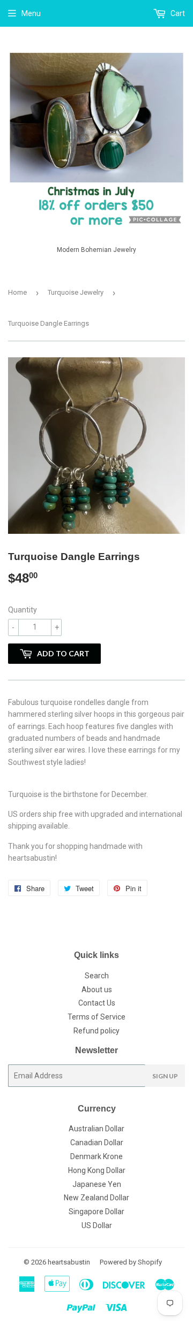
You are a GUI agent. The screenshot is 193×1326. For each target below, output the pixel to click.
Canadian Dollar (96, 1142)
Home (17, 292)
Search (97, 975)
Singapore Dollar (96, 1211)
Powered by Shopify (131, 1262)
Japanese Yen (96, 1184)
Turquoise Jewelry (75, 292)
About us (96, 989)
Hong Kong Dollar (96, 1170)
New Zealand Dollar (96, 1197)
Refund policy (96, 1030)
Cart (177, 13)
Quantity (22, 609)
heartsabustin (69, 1262)
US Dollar (96, 1225)
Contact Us (96, 1003)
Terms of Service (96, 1017)
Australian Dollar (96, 1128)
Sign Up (165, 1076)
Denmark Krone (96, 1156)
